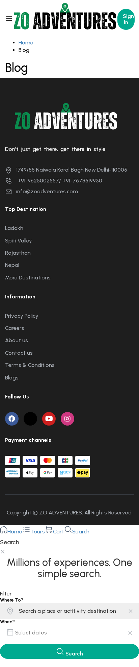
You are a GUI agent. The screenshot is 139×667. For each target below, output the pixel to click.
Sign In (128, 19)
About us (16, 340)
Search (73, 653)
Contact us (19, 353)
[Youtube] (49, 419)
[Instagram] (67, 419)
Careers (14, 328)
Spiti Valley (18, 240)
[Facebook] (12, 419)
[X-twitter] (30, 419)
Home (26, 42)
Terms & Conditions (30, 365)
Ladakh (14, 228)
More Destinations (28, 277)
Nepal (12, 265)
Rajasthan (18, 253)
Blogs (12, 377)
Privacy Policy (21, 316)
